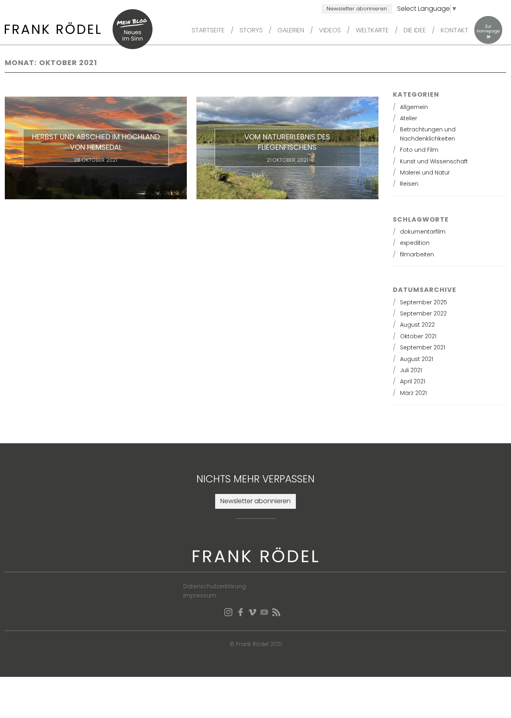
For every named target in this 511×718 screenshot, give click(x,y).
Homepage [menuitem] (488, 30)
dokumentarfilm (423, 232)
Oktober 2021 (418, 336)
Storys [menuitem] (251, 30)
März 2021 (413, 393)
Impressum (199, 595)
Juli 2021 (411, 370)
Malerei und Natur (425, 173)
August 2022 (417, 325)
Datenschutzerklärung (214, 586)
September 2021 (422, 347)
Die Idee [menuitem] (415, 30)
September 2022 (423, 313)
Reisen (409, 184)
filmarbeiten (417, 254)
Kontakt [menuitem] (454, 30)
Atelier (408, 118)
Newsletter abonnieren (357, 8)
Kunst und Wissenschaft (434, 161)
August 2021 (416, 359)
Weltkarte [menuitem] (372, 30)
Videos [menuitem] (330, 30)
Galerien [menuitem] (290, 30)
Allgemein (414, 107)
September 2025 (423, 302)
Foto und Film (419, 150)
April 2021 (412, 381)
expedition (415, 243)
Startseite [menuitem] (208, 30)
